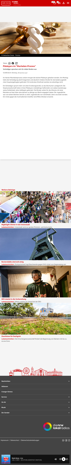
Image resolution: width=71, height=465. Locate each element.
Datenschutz (14, 440)
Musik (3, 407)
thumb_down (60, 459)
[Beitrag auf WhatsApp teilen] (9, 63)
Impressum (5, 440)
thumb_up (67, 459)
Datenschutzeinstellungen (30, 440)
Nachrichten (5, 381)
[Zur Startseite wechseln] (5, 3)
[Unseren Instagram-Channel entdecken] (69, 440)
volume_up (55, 459)
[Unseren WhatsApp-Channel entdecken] (63, 440)
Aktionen (4, 386)
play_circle (63, 459)
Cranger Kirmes (7, 392)
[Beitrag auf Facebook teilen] (13, 63)
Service (4, 397)
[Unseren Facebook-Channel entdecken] (66, 440)
